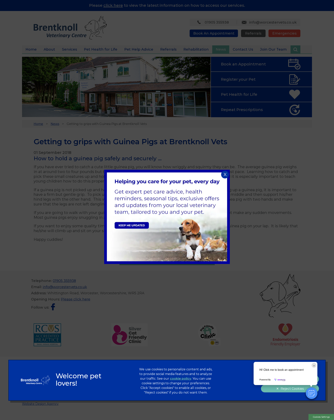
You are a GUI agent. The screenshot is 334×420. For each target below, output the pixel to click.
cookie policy (180, 378)
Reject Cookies (292, 388)
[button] (311, 393)
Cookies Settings (321, 417)
